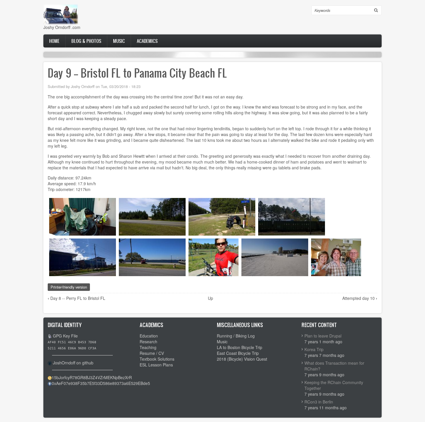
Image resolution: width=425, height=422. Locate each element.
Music (119, 41)
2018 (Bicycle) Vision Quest (242, 359)
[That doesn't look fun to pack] (82, 216)
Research (148, 341)
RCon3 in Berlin (318, 402)
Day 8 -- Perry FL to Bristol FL (76, 298)
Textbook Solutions (157, 359)
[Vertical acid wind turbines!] (82, 256)
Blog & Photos (86, 41)
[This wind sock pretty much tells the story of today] (291, 216)
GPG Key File (65, 336)
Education (149, 336)
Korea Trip (314, 349)
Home (54, 41)
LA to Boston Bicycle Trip (239, 347)
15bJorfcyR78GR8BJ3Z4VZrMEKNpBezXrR (92, 377)
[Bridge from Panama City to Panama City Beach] (152, 256)
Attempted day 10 (359, 298)
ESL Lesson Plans (156, 365)
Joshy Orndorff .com (61, 27)
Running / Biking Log (236, 336)
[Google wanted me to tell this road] (152, 216)
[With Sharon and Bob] (336, 256)
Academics (147, 41)
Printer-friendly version (69, 287)
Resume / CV (152, 353)
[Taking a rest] (222, 216)
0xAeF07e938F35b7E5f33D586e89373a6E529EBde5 (101, 383)
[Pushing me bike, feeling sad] (214, 256)
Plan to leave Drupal (322, 336)
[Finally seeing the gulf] (274, 256)
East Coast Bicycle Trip (238, 353)
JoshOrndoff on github (73, 363)
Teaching (148, 347)
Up (210, 298)
